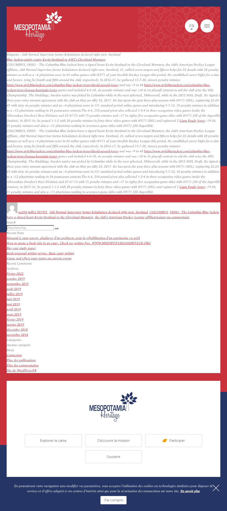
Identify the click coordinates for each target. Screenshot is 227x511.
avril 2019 (14, 309)
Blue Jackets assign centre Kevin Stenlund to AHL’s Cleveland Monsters (56, 59)
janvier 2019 (15, 324)
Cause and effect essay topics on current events (39, 258)
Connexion (14, 355)
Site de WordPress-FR (21, 370)
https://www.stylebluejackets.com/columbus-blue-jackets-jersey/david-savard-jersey (63, 85)
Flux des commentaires (22, 365)
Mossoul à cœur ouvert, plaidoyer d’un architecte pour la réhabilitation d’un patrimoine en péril (73, 238)
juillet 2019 (15, 294)
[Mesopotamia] (38, 26)
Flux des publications (21, 360)
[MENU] (207, 26)
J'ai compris (113, 500)
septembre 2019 (18, 283)
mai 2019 (13, 304)
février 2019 (15, 319)
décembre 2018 (17, 329)
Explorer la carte (53, 440)
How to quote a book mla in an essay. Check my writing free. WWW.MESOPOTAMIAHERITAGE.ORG (79, 243)
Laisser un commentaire (173, 217)
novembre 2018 (17, 334)
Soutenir (113, 457)
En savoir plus (190, 491)
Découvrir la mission (113, 440)
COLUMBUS (159, 212)
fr (191, 26)
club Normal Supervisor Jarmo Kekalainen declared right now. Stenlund (98, 212)
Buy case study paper (21, 248)
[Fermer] (215, 488)
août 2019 (14, 289)
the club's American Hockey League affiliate (126, 217)
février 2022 (15, 273)
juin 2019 (13, 299)
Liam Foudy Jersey (192, 120)
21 (45, 212)
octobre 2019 (16, 278)
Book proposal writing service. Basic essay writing (40, 253)
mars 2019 (14, 314)
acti (20, 212)
